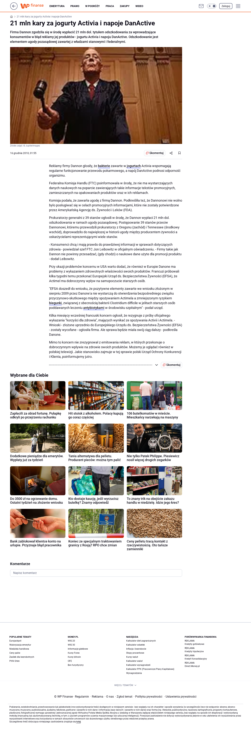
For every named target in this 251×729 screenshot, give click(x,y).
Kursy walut (132, 657)
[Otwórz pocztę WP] (201, 6)
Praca (110, 6)
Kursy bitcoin (74, 657)
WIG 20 (71, 641)
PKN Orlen (14, 661)
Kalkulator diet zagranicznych (141, 641)
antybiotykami (93, 308)
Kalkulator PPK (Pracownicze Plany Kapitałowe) (150, 669)
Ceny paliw (14, 653)
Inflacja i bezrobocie (136, 649)
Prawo (74, 6)
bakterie (104, 166)
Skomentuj (156, 153)
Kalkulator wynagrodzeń (138, 665)
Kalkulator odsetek (135, 645)
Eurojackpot (15, 641)
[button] (211, 6)
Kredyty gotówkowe (194, 644)
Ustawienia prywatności (180, 696)
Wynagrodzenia (134, 673)
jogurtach (134, 166)
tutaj (78, 721)
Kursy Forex (74, 653)
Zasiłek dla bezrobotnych (21, 657)
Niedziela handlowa (19, 649)
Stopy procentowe (135, 653)
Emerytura (56, 6)
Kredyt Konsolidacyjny (196, 659)
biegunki (55, 303)
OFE (70, 661)
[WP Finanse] (34, 6)
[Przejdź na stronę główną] (14, 8)
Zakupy (125, 6)
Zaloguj (226, 6)
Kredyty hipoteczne (194, 651)
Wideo (139, 6)
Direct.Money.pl (192, 666)
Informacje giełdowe (78, 649)
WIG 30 (71, 645)
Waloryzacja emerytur (20, 645)
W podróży (92, 6)
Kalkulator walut (134, 661)
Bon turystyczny (76, 665)
